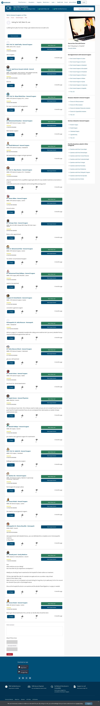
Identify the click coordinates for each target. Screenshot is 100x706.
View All (72, 91)
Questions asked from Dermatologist (78, 152)
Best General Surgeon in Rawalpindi (78, 68)
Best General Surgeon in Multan (77, 78)
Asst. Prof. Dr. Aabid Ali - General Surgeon (19, 451)
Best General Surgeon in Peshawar (78, 75)
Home (8, 17)
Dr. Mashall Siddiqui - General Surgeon (18, 426)
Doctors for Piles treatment (76, 104)
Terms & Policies (9, 699)
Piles (26, 17)
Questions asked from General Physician (79, 155)
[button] (79, 2)
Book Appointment (51, 49)
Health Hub (60, 2)
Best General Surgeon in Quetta (77, 81)
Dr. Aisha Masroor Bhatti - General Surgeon (19, 349)
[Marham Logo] (5, 2)
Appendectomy (73, 134)
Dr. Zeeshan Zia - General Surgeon (16, 476)
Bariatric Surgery (74, 124)
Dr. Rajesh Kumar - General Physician (17, 398)
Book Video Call (51, 45)
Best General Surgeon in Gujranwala (78, 85)
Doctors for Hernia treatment (76, 101)
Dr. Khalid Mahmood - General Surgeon (18, 145)
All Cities (29, 699)
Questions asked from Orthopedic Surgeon (80, 172)
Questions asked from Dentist (77, 179)
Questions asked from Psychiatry (77, 165)
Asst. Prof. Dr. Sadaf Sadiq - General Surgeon (19, 44)
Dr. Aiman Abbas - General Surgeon (17, 198)
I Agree (88, 703)
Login (83, 2)
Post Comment (14, 36)
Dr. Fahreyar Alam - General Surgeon (17, 223)
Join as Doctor (72, 2)
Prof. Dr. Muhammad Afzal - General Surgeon (20, 249)
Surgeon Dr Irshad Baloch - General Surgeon (19, 298)
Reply (11, 58)
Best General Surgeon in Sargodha (78, 88)
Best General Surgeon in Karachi (78, 61)
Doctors (23, 699)
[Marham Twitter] (19, 678)
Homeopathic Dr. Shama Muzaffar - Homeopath (20, 526)
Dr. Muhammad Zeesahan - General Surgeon (19, 121)
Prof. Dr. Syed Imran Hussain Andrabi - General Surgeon (20, 69)
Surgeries (39, 2)
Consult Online (72, 48)
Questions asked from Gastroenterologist (79, 159)
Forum (66, 2)
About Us (17, 699)
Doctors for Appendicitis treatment (78, 111)
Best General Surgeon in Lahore (77, 58)
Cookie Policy (79, 703)
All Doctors (35, 699)
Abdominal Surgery (74, 131)
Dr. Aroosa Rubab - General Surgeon (17, 501)
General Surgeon (19, 17)
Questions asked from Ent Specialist (78, 175)
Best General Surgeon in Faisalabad (78, 71)
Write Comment (10, 625)
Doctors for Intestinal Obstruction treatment (80, 108)
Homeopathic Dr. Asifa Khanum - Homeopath (20, 322)
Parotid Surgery (73, 128)
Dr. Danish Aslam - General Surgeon (17, 373)
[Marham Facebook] (23, 678)
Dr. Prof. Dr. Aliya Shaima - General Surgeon (19, 170)
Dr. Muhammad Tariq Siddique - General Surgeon (21, 273)
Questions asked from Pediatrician (78, 169)
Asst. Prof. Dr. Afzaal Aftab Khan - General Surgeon (21, 96)
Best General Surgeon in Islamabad (78, 65)
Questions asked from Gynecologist (78, 149)
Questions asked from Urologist (77, 162)
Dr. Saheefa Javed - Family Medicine (17, 554)
